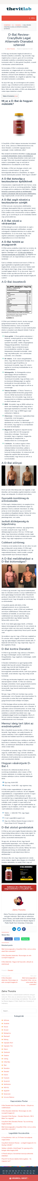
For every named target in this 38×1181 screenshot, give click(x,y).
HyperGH (6, 1091)
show (15, 96)
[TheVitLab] (19, 9)
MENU (33, 18)
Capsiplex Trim (8, 1046)
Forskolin (6, 1078)
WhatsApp (25, 939)
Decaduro (7, 1068)
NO (15, 1173)
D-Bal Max (7, 1062)
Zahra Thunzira (9, 991)
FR (25, 1171)
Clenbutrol (7, 1052)
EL (31, 1171)
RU (27, 1173)
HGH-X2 (6, 1087)
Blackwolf (7, 1036)
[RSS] (19, 2)
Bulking (6, 1039)
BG (7, 1171)
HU (4, 1173)
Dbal (5, 1065)
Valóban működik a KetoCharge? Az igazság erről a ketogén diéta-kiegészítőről (17, 1149)
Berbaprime (7, 1033)
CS (10, 1171)
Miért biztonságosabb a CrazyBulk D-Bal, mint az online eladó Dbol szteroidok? (19, 950)
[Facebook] (24, 929)
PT (18, 1173)
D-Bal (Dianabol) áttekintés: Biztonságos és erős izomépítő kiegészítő (16, 956)
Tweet (17, 939)
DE (28, 1171)
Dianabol (10, 970)
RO (24, 1173)
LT (12, 1173)
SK (31, 1173)
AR (3, 1171)
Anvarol (6, 1030)
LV (9, 1173)
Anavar (6, 1027)
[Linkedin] (14, 929)
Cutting (6, 1059)
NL (16, 1171)
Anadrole (6, 1023)
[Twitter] (19, 929)
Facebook (9, 939)
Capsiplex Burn (8, 1043)
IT (6, 1173)
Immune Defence (9, 1097)
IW (34, 1171)
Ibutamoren (7, 1094)
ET (19, 1171)
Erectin (6, 1075)
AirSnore (6, 1020)
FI (21, 1171)
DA (13, 1171)
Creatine (6, 1055)
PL (21, 1173)
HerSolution (7, 1084)
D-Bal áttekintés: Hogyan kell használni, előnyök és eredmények (17, 963)
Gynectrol (7, 1081)
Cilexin (6, 1049)
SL (34, 1173)
